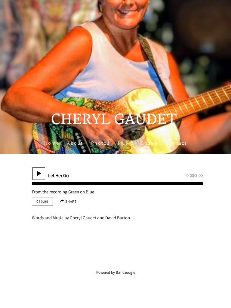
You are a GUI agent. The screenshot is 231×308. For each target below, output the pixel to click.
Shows (149, 143)
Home (51, 143)
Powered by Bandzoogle (115, 272)
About (75, 143)
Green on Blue (81, 192)
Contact (176, 143)
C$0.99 (42, 201)
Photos (100, 143)
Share (71, 201)
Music (126, 143)
